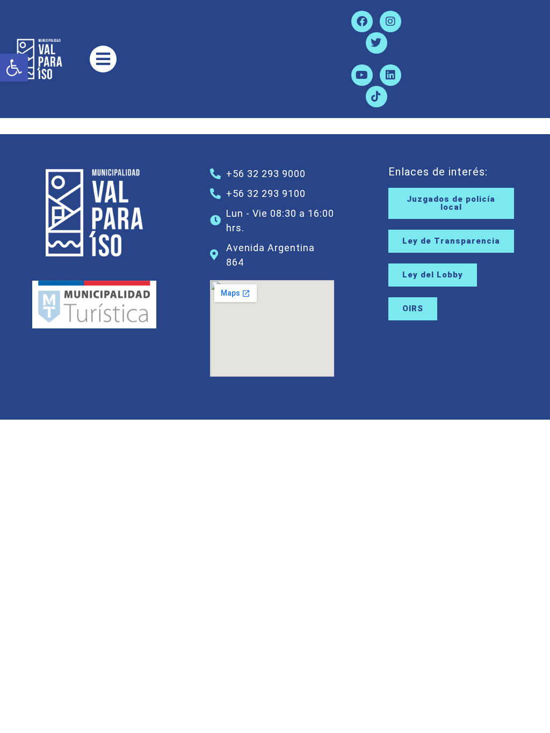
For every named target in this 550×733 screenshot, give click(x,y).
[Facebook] (362, 21)
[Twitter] (376, 43)
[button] (14, 68)
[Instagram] (390, 21)
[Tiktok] (376, 96)
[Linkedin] (390, 75)
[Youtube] (362, 75)
